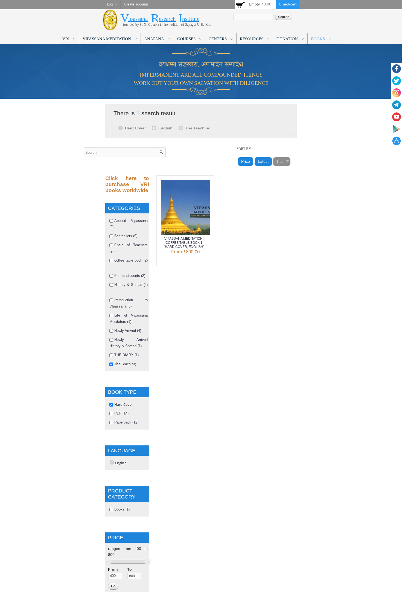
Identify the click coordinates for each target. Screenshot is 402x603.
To (129, 569)
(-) (121, 128)
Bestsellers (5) (125, 236)
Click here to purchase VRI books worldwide (127, 184)
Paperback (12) (126, 422)
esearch (167, 19)
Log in (111, 4)
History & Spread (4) (131, 285)
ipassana (138, 19)
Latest (263, 161)
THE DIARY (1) (126, 355)
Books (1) (122, 509)
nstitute (190, 19)
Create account (136, 4)
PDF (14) (121, 413)
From (113, 569)
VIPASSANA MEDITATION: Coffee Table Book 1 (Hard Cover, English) (184, 243)
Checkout (288, 4)
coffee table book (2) (131, 260)
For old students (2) (129, 276)
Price (245, 161)
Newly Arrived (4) (127, 331)
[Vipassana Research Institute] (110, 27)
